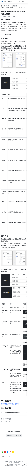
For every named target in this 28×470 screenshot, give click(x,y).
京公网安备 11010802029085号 (14, 464)
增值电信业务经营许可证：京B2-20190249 (14, 465)
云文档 (5, 6)
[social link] (3, 452)
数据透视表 (14, 6)
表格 (9, 6)
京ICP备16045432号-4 (14, 462)
